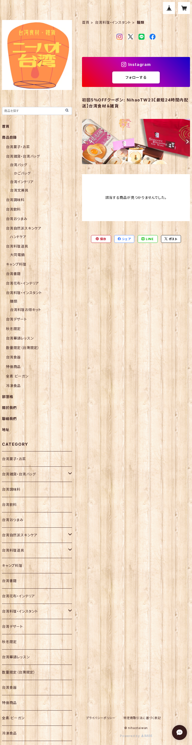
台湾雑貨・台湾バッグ (23, 156)
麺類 (14, 301)
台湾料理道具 (17, 246)
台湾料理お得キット (25, 310)
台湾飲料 (13, 209)
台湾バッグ (18, 165)
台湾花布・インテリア (22, 283)
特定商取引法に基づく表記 (142, 718)
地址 (6, 429)
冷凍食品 (13, 385)
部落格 (7, 396)
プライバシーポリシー (101, 718)
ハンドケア (18, 237)
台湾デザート (16, 319)
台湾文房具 (19, 190)
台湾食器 (13, 357)
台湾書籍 (13, 274)
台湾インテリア (22, 182)
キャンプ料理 (16, 264)
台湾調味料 (15, 200)
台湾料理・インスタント (113, 22)
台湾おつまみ (17, 219)
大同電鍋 (17, 255)
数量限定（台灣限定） (23, 348)
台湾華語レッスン (20, 338)
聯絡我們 (9, 418)
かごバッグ (22, 173)
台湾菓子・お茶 (18, 147)
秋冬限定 (13, 329)
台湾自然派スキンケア (24, 228)
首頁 (86, 22)
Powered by (130, 736)
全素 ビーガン (17, 376)
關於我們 (9, 407)
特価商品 (13, 367)
